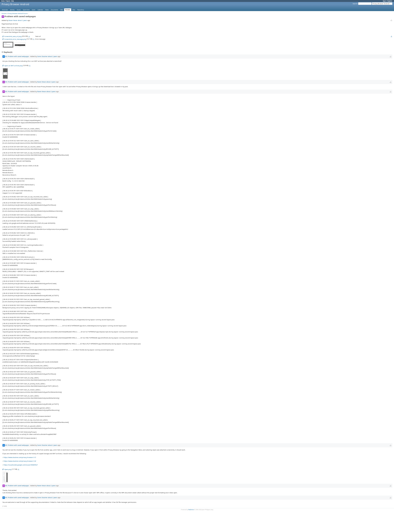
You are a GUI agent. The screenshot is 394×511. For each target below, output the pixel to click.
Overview (5, 10)
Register (389, 1)
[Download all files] (391, 36)
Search (355, 4)
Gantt (33, 10)
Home (3, 1)
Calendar (40, 10)
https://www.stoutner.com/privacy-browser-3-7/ (20, 457)
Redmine (191, 509)
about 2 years (22, 20)
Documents (54, 10)
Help (12, 1)
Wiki (61, 10)
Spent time (26, 10)
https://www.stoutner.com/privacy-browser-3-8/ (20, 461)
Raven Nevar (13, 20)
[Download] (29, 36)
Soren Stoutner (42, 56)
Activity (12, 10)
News (47, 10)
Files (73, 10)
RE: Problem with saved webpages (17, 56)
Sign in (385, 1)
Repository (80, 10)
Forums (67, 10)
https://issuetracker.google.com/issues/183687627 (21, 465)
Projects (8, 1)
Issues (19, 10)
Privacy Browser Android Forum (17, 13)
